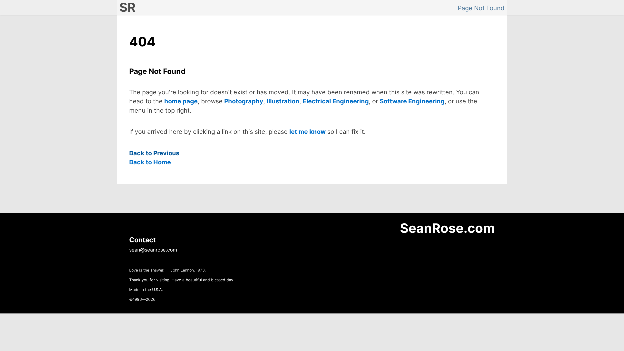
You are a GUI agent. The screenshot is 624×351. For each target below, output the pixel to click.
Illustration (283, 101)
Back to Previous (154, 153)
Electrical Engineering (336, 101)
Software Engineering (412, 101)
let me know (307, 131)
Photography (243, 101)
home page (181, 101)
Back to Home (150, 162)
